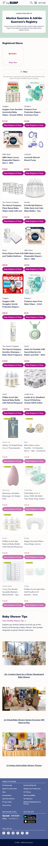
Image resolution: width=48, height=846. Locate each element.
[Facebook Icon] (3, 833)
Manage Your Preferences (32, 788)
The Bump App (7, 785)
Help (3, 792)
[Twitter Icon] (27, 833)
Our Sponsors (28, 799)
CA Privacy (27, 792)
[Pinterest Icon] (17, 833)
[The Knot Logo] (6, 815)
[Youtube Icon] (22, 833)
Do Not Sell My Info (30, 785)
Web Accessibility (29, 795)
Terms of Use (6, 805)
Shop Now (13, 62)
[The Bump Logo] (12, 3)
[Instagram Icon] (13, 833)
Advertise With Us (8, 799)
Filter (25, 72)
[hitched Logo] (4, 818)
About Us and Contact (9, 788)
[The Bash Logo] (15, 815)
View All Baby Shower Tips (13, 621)
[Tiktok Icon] (8, 833)
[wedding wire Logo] (13, 818)
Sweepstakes (6, 795)
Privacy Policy (7, 802)
